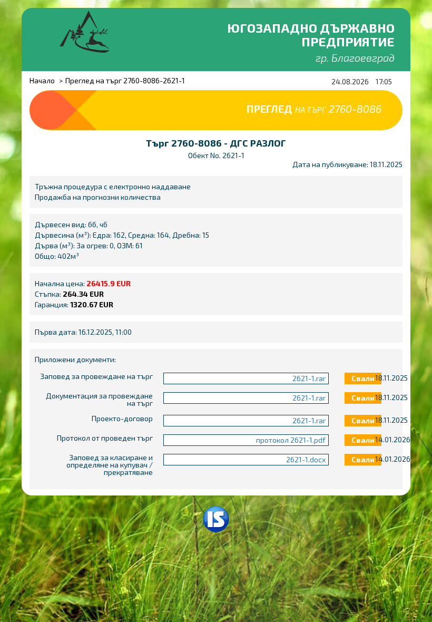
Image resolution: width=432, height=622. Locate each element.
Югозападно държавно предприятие (311, 34)
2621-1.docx (306, 459)
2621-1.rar (309, 378)
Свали (363, 378)
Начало (42, 80)
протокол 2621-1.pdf (291, 439)
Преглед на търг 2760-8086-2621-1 (125, 80)
